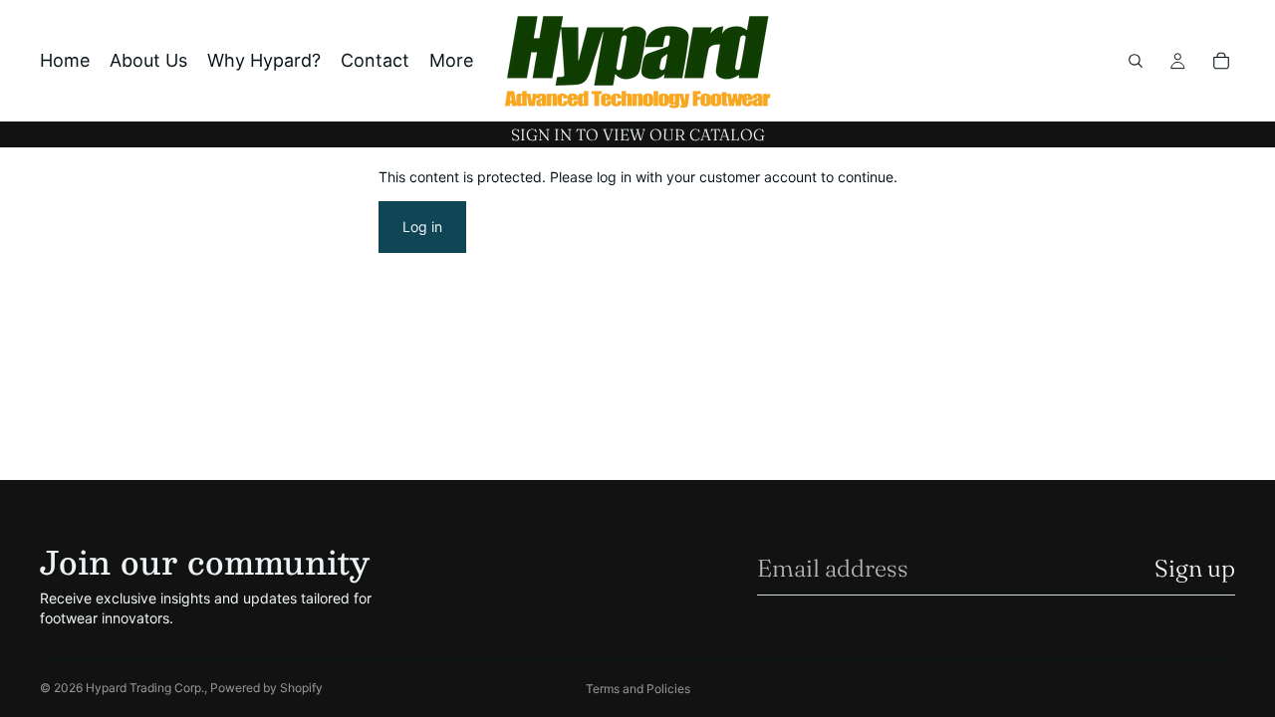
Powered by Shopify (266, 687)
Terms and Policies (638, 688)
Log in (422, 226)
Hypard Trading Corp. (145, 687)
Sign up (1194, 568)
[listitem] (451, 61)
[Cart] (1221, 61)
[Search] (1135, 61)
